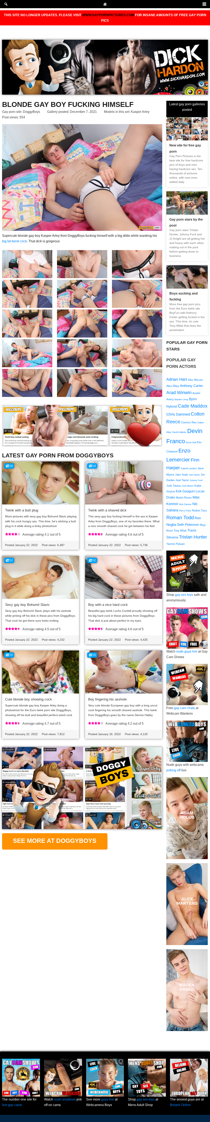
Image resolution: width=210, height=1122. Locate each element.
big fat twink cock (14, 241)
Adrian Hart (176, 379)
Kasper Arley (140, 111)
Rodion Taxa (199, 510)
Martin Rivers (184, 497)
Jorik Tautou (173, 485)
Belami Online (180, 1105)
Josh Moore (188, 486)
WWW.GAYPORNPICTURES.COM (108, 15)
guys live (107, 1099)
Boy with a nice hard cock (108, 605)
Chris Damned (178, 414)
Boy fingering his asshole (107, 699)
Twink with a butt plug (21, 510)
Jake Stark (181, 474)
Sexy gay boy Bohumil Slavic (27, 605)
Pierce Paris (185, 510)
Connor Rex (189, 422)
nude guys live (186, 651)
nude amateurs (65, 1099)
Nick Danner (185, 504)
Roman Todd (180, 517)
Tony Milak (180, 530)
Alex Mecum (195, 380)
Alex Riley (172, 386)
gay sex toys (184, 594)
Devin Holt (191, 442)
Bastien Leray (181, 399)
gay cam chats (184, 708)
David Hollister (179, 432)
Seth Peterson (188, 525)
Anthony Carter (191, 386)
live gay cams (12, 1105)
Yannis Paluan (175, 543)
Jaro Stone (194, 475)
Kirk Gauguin (185, 491)
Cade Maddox (193, 406)
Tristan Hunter (193, 536)
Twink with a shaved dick (107, 510)
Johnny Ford (196, 480)
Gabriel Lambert (189, 468)
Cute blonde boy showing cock (28, 699)
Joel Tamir (182, 480)
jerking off (173, 770)
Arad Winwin (179, 392)
